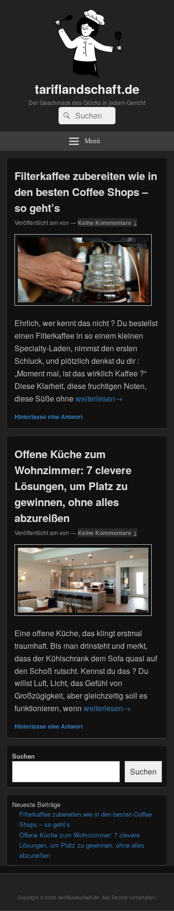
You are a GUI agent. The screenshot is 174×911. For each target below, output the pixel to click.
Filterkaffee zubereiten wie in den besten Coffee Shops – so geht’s (85, 191)
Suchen (23, 756)
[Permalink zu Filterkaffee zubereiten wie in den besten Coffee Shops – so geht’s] (83, 310)
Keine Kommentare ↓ (107, 222)
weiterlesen (99, 398)
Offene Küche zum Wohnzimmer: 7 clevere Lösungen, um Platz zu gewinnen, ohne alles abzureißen (72, 485)
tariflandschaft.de (87, 89)
